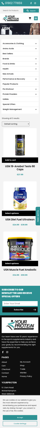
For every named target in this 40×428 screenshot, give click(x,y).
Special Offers (9, 104)
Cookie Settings (20, 423)
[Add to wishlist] (34, 160)
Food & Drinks (9, 63)
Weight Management (12, 109)
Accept (20, 417)
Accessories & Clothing (13, 43)
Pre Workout (8, 89)
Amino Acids (8, 48)
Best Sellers (8, 53)
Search (33, 11)
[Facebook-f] (31, 3)
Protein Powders (10, 94)
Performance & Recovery (14, 79)
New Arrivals (8, 74)
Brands (6, 58)
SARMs (6, 99)
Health (6, 69)
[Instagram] (35, 3)
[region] (20, 411)
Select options (12, 213)
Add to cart (10, 160)
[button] (36, 18)
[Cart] (30, 18)
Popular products (10, 84)
